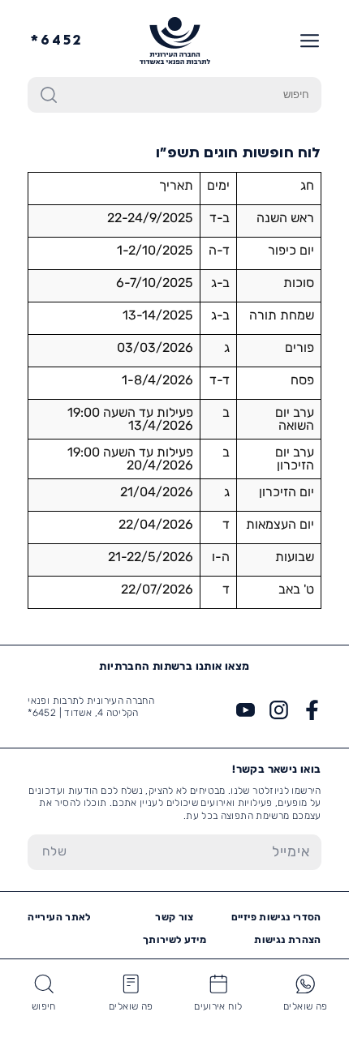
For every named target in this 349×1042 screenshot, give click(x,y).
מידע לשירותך (174, 940)
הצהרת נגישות (287, 940)
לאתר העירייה (59, 917)
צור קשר (174, 917)
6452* (57, 41)
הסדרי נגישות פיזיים (276, 917)
